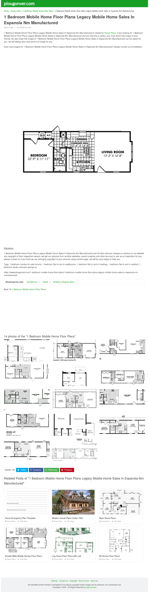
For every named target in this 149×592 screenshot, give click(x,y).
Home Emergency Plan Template (20, 518)
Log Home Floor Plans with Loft (66, 556)
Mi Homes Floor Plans (109, 556)
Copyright (73, 580)
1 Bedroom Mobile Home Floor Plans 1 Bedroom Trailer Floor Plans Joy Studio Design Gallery (90, 358)
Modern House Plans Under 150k (67, 518)
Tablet (45, 281)
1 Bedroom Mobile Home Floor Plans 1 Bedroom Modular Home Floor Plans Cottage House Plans (91, 383)
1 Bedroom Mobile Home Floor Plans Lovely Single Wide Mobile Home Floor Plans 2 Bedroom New (44, 458)
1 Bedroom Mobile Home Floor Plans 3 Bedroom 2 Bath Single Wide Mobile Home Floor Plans (90, 458)
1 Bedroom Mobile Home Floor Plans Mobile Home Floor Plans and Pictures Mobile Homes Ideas (91, 433)
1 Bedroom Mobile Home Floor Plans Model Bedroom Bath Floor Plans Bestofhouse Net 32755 (42, 383)
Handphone (32, 281)
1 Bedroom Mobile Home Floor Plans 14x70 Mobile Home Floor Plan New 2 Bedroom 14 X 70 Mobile (45, 358)
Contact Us (63, 580)
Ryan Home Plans (107, 518)
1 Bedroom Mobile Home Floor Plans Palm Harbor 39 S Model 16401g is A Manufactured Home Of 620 (93, 408)
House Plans (8, 28)
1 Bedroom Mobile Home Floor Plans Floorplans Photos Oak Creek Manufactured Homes (40, 408)
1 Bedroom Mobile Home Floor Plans (29, 289)
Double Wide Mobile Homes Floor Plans (23, 556)
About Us (94, 580)
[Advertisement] (74, 70)
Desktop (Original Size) (63, 281)
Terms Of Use (84, 580)
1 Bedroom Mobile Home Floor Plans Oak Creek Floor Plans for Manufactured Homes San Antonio (43, 433)
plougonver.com (19, 3)
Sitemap (54, 580)
